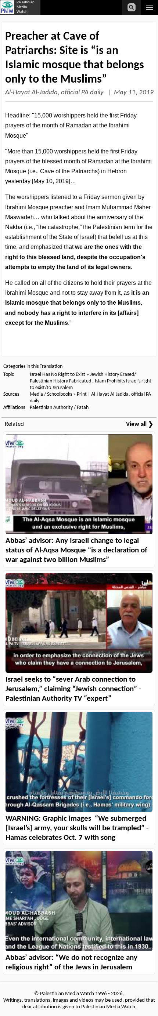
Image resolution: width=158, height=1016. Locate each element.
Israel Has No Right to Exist (57, 374)
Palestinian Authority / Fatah (59, 407)
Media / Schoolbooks (51, 394)
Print (82, 394)
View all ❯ (139, 424)
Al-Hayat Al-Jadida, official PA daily (55, 92)
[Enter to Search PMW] (131, 7)
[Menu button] (149, 7)
